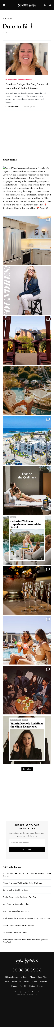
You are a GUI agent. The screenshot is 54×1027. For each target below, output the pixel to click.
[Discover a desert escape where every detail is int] (27, 490)
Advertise (17, 992)
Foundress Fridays (25, 79)
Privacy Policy (25, 992)
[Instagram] (15, 970)
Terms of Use (36, 992)
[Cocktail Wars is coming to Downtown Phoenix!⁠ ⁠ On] (27, 190)
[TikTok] (33, 970)
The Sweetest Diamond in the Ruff (15, 932)
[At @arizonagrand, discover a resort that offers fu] (27, 390)
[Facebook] (21, 970)
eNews (24, 977)
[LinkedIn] (39, 970)
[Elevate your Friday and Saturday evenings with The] (27, 590)
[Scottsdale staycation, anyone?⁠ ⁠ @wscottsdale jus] (27, 640)
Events (40, 986)
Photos (32, 986)
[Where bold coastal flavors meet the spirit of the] (27, 690)
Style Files (42, 977)
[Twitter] (27, 970)
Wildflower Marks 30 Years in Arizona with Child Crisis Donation (26, 918)
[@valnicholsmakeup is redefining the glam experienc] (27, 740)
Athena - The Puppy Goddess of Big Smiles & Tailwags (22, 883)
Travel (6, 981)
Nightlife (43, 981)
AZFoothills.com (12, 867)
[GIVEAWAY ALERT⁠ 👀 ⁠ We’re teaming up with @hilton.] (27, 240)
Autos (34, 981)
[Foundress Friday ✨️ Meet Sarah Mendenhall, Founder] (27, 290)
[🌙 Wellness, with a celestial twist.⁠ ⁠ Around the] (27, 540)
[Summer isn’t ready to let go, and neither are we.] (27, 440)
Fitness (26, 981)
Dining (32, 977)
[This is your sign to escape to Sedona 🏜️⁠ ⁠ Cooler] (27, 340)
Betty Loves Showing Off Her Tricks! (15, 890)
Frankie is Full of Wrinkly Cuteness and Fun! (18, 925)
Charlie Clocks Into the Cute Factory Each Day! (19, 897)
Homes (14, 986)
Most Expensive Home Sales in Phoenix (17, 904)
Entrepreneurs (11, 79)
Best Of (23, 986)
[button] (4, 5)
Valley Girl (16, 981)
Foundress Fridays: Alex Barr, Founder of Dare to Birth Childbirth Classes (27, 86)
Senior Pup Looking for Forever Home (16, 911)
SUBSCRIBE (27, 850)
